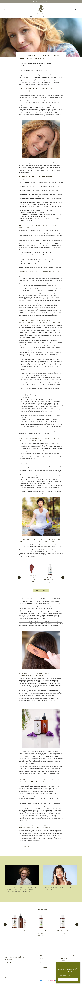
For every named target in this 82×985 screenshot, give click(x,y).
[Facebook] (4, 962)
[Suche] (75, 9)
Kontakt (42, 960)
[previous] (19, 577)
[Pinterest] (10, 962)
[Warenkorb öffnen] (78, 9)
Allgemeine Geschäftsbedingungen (69, 955)
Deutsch (5, 9)
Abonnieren (68, 980)
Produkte (31, 16)
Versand (42, 962)
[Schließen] (78, 963)
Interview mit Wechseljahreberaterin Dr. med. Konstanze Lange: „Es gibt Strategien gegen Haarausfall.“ (21, 889)
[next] (62, 577)
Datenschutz (64, 958)
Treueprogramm (44, 967)
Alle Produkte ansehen (41, 590)
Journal (39, 16)
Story (51, 16)
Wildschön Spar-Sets (19, 930)
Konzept (45, 16)
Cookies (63, 960)
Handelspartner (43, 965)
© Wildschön (8, 980)
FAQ (41, 955)
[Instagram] (7, 962)
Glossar (42, 958)
